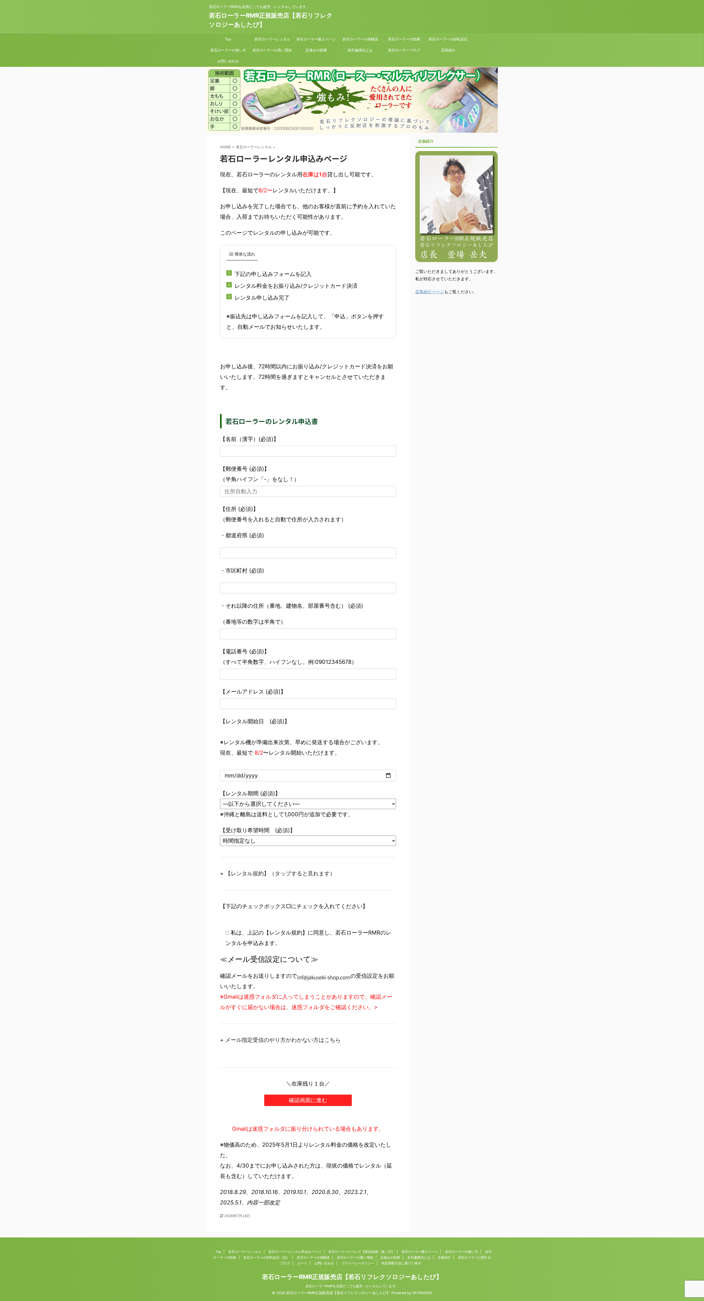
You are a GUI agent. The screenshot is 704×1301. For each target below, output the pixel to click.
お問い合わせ (228, 61)
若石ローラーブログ (404, 50)
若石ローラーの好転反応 (448, 39)
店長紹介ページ (429, 291)
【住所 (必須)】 (239, 509)
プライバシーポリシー (357, 1263)
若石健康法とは (360, 50)
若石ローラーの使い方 (228, 50)
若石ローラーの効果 (404, 39)
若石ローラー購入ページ (316, 39)
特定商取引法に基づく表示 (401, 1263)
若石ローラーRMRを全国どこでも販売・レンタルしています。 (352, 1286)
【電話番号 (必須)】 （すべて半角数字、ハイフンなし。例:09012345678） (288, 656)
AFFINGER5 (422, 1293)
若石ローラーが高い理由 (272, 50)
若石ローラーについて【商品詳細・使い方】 (361, 1252)
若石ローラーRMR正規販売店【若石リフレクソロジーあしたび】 (352, 1276)
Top (228, 39)
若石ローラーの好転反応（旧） (266, 1257)
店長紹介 (448, 50)
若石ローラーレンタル (272, 39)
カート (302, 1263)
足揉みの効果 (316, 50)
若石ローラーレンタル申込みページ (294, 1252)
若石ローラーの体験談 (360, 39)
